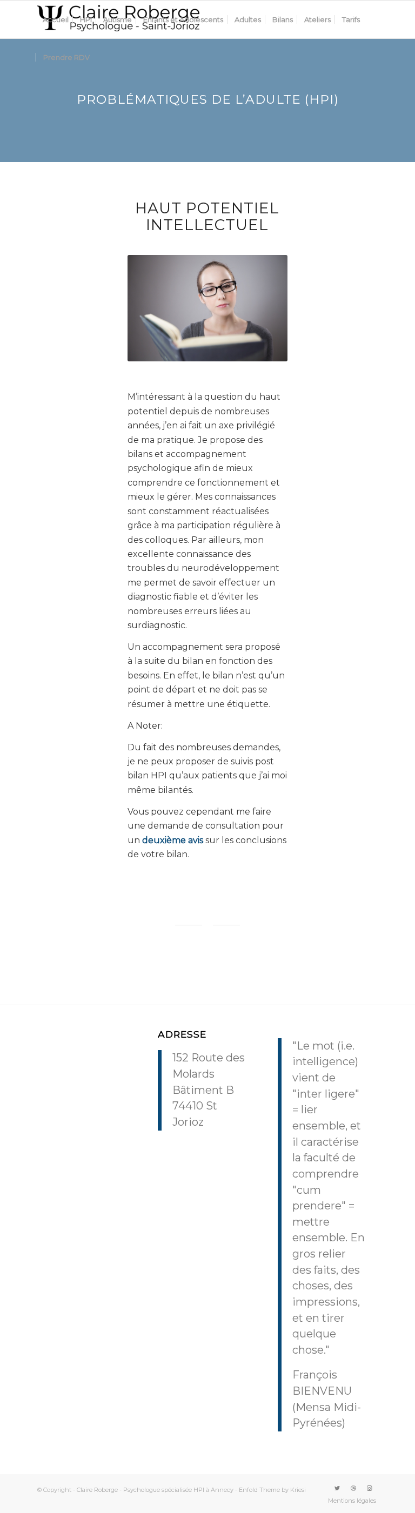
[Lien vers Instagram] (370, 1488)
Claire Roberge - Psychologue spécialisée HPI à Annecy (155, 1490)
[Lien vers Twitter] (337, 1488)
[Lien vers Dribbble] (353, 1488)
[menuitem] (55, 19)
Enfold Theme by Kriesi (272, 1490)
